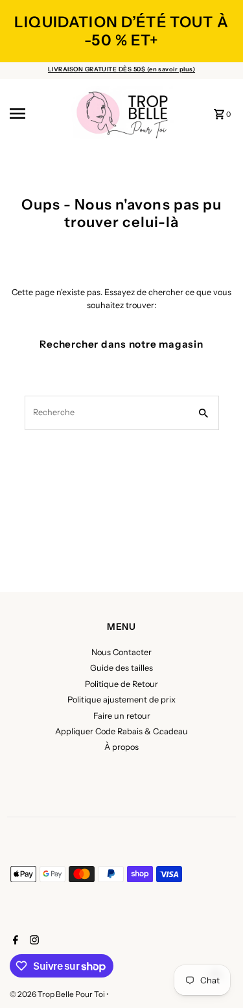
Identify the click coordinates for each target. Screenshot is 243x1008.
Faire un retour (121, 716)
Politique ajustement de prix (121, 699)
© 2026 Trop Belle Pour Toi (58, 994)
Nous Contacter (121, 652)
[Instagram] (33, 941)
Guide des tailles (121, 668)
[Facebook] (14, 941)
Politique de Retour (121, 684)
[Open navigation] (36, 113)
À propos (121, 747)
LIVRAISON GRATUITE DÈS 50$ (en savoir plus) (121, 69)
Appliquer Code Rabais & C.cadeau (121, 731)
